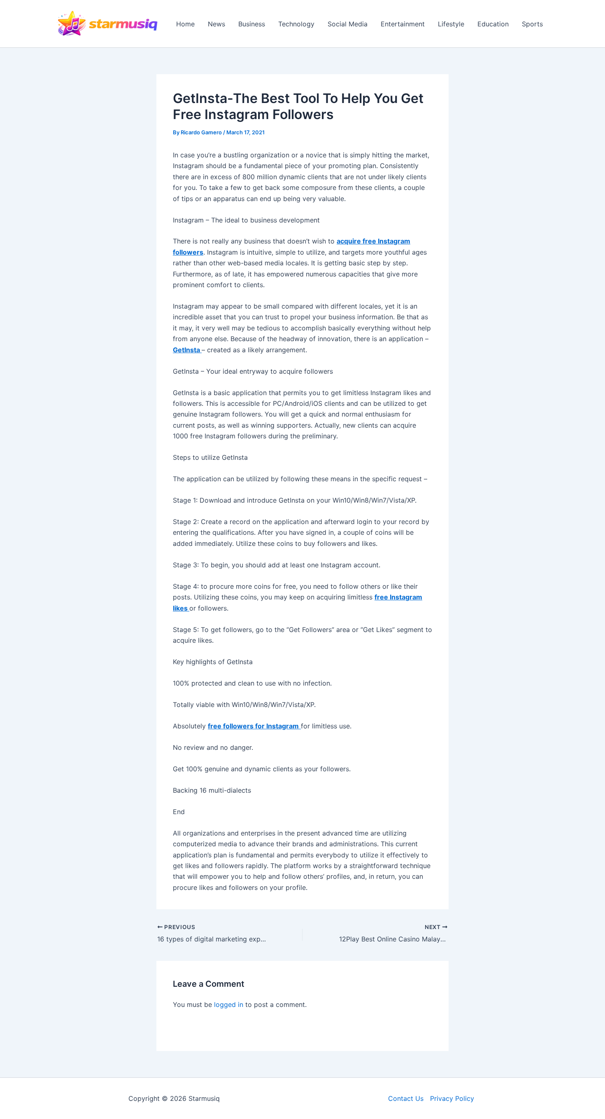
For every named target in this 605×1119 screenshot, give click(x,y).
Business (251, 24)
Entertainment (403, 24)
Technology (296, 24)
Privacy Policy (452, 1098)
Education (493, 24)
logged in (228, 1004)
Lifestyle (451, 24)
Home (185, 24)
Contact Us (406, 1098)
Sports (532, 24)
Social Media (348, 24)
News (216, 24)
